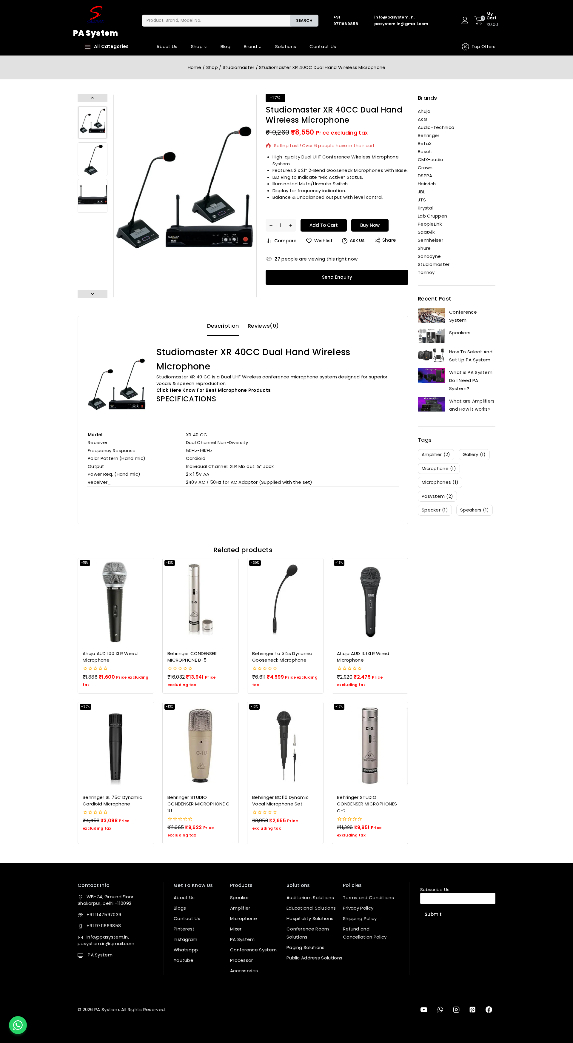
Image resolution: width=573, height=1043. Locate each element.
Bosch (425, 151)
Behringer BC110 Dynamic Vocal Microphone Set (280, 800)
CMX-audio (430, 159)
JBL (421, 192)
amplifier (436, 454)
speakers (474, 510)
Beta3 (425, 143)
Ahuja (424, 111)
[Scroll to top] (559, 1011)
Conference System (463, 316)
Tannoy (426, 272)
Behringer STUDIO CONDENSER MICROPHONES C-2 (367, 804)
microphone (439, 468)
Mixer (236, 929)
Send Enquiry (337, 277)
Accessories (244, 970)
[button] (92, 122)
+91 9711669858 (104, 925)
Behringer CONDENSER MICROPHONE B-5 (192, 656)
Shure (424, 248)
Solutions (285, 46)
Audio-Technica (436, 127)
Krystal (425, 208)
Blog (225, 46)
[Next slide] (92, 294)
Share (389, 240)
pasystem (437, 496)
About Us (166, 46)
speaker (435, 510)
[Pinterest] (472, 1009)
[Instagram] (456, 1009)
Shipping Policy (360, 918)
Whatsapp (186, 950)
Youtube (183, 960)
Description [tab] (223, 325)
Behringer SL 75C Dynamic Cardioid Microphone (112, 800)
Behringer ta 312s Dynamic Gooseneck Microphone (282, 656)
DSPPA (425, 175)
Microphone (243, 918)
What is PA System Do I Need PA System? (470, 380)
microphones (440, 482)
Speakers (459, 332)
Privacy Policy (358, 908)
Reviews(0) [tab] (263, 325)
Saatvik (426, 232)
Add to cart (323, 225)
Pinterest (184, 929)
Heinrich (427, 184)
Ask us (357, 240)
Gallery (474, 454)
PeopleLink (430, 224)
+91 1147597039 (104, 914)
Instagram (186, 939)
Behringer (429, 135)
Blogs (180, 908)
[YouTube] (423, 1009)
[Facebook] (488, 1009)
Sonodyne (429, 256)
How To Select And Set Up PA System (470, 356)
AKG (422, 119)
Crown (425, 167)
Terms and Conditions (368, 897)
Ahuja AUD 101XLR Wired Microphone (363, 656)
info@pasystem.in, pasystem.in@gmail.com (106, 940)
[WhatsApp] (439, 1009)
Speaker (239, 897)
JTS (422, 200)
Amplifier (240, 908)
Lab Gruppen (432, 216)
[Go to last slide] (92, 98)
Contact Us (322, 46)
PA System (100, 955)
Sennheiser (430, 240)
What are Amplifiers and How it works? (472, 405)
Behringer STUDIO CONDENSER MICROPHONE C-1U (199, 804)
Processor (241, 960)
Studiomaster (434, 264)
